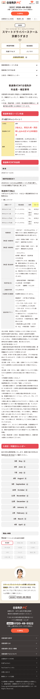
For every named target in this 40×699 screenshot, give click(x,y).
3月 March (18, 519)
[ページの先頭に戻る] (35, 695)
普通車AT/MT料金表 (8, 70)
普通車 (7, 543)
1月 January (18, 507)
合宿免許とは (6, 643)
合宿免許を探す (6, 638)
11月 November (18, 495)
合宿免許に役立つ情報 (9, 648)
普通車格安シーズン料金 (9, 65)
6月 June (18, 467)
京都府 (20, 25)
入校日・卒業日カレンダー (10, 75)
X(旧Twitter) (5, 663)
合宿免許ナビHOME (7, 659)
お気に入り (32, 2)
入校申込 (20, 13)
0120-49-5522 (23, 7)
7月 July (18, 472)
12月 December (18, 501)
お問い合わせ (5, 672)
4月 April (18, 524)
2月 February (18, 513)
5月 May (18, 461)
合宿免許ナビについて (9, 654)
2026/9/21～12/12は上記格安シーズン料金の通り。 (19, 183)
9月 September (18, 484)
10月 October (18, 490)
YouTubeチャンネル (7, 667)
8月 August (18, 478)
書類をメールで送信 (7, 676)
